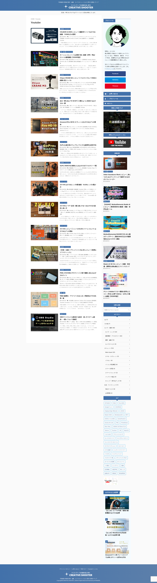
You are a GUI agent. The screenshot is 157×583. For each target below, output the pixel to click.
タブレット (74, 126)
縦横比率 (85, 302)
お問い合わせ (75, 569)
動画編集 (79, 61)
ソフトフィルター (73, 254)
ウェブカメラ (84, 149)
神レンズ (122, 469)
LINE (75, 149)
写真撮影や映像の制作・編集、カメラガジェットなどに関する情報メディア (78, 578)
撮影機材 (68, 212)
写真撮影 (62, 38)
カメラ (94, 36)
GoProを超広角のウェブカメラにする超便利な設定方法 (78, 145)
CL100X (76, 38)
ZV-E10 (92, 84)
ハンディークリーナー (119, 450)
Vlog (88, 84)
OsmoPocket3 (122, 418)
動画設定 (81, 212)
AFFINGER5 (97, 580)
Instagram (88, 300)
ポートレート (88, 36)
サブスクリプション (110, 446)
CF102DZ (107, 403)
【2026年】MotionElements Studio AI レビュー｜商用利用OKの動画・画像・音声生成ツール (116, 206)
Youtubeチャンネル (93, 569)
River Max (107, 426)
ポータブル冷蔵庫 (109, 461)
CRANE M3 (78, 86)
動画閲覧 (85, 126)
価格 (122, 465)
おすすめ (87, 277)
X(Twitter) (115, 79)
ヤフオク (74, 277)
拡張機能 (107, 469)
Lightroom (76, 300)
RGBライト (79, 277)
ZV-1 (88, 233)
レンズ (88, 189)
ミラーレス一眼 (75, 105)
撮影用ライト (85, 38)
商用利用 (84, 59)
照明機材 (72, 279)
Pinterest (115, 86)
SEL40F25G (65, 84)
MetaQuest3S (119, 415)
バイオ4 (107, 454)
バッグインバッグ (116, 454)
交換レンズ (83, 233)
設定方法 (73, 212)
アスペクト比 (73, 302)
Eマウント (66, 191)
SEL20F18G (89, 82)
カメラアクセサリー (88, 212)
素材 (94, 61)
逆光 (75, 256)
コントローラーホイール (111, 442)
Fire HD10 (80, 126)
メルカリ (80, 281)
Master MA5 (108, 415)
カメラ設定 (80, 302)
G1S (70, 277)
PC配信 (94, 323)
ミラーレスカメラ (73, 36)
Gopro (70, 147)
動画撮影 (91, 38)
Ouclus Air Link (109, 422)
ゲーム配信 (72, 321)
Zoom (65, 151)
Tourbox (114, 430)
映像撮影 (71, 168)
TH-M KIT (89, 105)
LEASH (122, 411)
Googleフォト (108, 407)
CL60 (80, 38)
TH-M (84, 105)
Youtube (62, 40)
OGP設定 (90, 302)
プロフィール (110, 68)
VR (120, 430)
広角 (66, 149)
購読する (109, 103)
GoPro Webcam (92, 147)
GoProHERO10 (83, 147)
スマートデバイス (80, 128)
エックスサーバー (109, 438)
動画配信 (94, 277)
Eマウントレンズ (86, 191)
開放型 (114, 473)
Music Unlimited (64, 128)
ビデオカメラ (88, 323)
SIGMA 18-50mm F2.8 (65, 86)
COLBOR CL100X (69, 38)
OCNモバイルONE (110, 418)
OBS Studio (83, 321)
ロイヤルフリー (78, 59)
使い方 (66, 61)
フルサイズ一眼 (73, 82)
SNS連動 (71, 300)
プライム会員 (72, 128)
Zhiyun (73, 86)
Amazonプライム (64, 130)
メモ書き (107, 465)
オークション (70, 281)
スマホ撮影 (108, 450)
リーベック (72, 107)
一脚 (94, 105)
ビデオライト (81, 36)
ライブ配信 (70, 149)
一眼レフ (64, 256)
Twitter (81, 300)
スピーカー (121, 446)
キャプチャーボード (75, 323)
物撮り (81, 279)
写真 (85, 210)
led (91, 277)
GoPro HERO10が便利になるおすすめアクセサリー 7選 (78, 166)
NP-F (127, 415)
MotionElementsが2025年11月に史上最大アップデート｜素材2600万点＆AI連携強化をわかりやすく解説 (117, 236)
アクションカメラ (118, 434)
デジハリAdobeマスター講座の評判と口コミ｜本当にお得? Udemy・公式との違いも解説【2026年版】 (116, 294)
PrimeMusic (124, 422)
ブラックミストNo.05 (80, 258)
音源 (69, 59)
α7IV (78, 82)
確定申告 (114, 469)
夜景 (67, 256)
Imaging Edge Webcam (111, 411)
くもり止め (108, 434)
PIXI (117, 422)
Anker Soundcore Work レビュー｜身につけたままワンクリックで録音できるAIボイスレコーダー (117, 177)
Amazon (92, 128)
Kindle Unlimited (92, 126)
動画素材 (71, 61)
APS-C (93, 191)
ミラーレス (83, 82)
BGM (72, 59)
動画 (75, 61)
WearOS (126, 430)
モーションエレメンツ (86, 61)
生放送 (82, 323)
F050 (114, 403)
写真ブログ (83, 569)
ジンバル (84, 84)
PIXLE (75, 281)
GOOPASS (118, 407)
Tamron (107, 430)
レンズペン (115, 465)
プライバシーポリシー (64, 569)
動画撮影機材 (76, 147)
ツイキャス (91, 149)
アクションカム (78, 168)
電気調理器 (122, 473)
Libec (81, 105)
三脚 (70, 105)
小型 (84, 277)
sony (77, 212)
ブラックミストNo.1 (70, 258)
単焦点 (91, 189)
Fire (70, 126)
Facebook (67, 302)
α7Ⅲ (84, 300)
